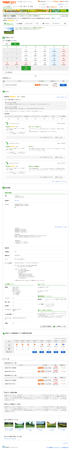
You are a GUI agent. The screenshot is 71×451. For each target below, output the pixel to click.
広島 (7, 438)
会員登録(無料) (60, 4)
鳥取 (12, 438)
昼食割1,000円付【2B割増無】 (11, 84)
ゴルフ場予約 (7, 6)
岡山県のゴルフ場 (18, 13)
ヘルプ (50, 1)
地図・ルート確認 (56, 18)
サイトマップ (56, 447)
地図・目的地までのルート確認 (61, 226)
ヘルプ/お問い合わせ (64, 447)
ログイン (66, 4)
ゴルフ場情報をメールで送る (60, 326)
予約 (63, 84)
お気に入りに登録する (47, 326)
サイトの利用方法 (49, 447)
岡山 (5, 438)
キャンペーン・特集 (17, 6)
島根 (15, 438)
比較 (4, 81)
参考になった (59, 137)
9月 (15, 44)
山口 (10, 438)
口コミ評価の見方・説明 (62, 97)
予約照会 (61, 6)
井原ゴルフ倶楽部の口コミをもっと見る (59, 181)
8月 (7, 44)
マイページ (66, 6)
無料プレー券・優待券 (28, 6)
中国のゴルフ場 (11, 13)
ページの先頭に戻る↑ (64, 443)
